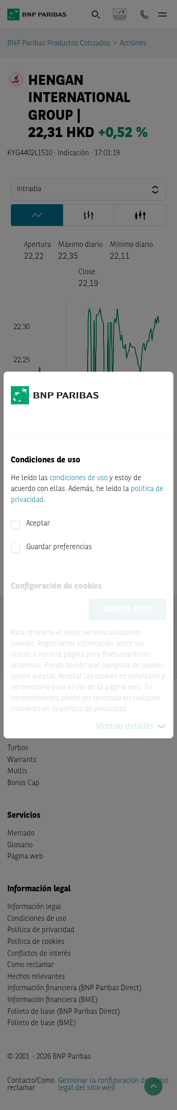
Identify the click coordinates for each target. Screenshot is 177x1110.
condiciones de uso (78, 478)
